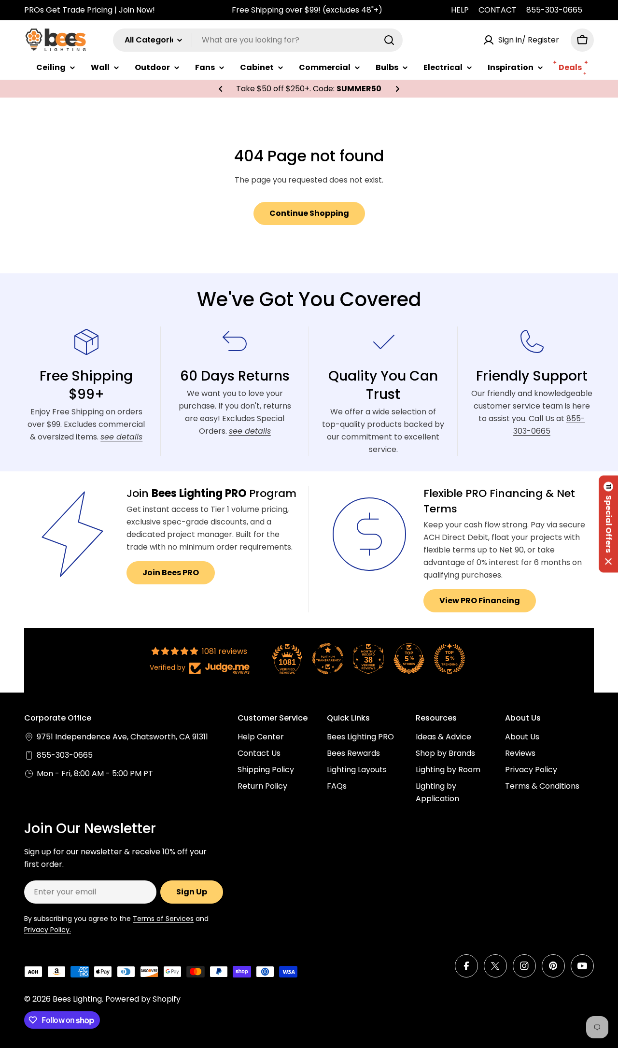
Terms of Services (163, 918)
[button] (220, 89)
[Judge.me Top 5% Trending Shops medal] (449, 658)
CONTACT (497, 9)
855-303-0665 (554, 9)
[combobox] (258, 40)
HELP (460, 9)
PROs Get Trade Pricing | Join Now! (89, 9)
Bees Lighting (77, 999)
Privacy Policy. (47, 930)
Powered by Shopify (143, 999)
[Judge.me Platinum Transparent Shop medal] (327, 658)
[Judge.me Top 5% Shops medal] (408, 658)
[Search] (389, 40)
